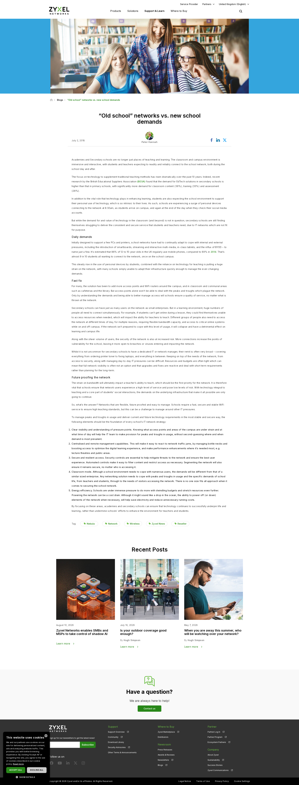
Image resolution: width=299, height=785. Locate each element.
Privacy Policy (222, 781)
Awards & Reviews (166, 755)
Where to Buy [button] (179, 10)
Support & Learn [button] (154, 10)
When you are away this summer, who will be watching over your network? (212, 632)
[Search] (240, 11)
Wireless (135, 523)
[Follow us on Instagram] (83, 764)
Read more (18, 764)
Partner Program (215, 737)
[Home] (51, 100)
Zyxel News (158, 523)
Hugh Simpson (132, 640)
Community (113, 737)
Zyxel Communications (218, 770)
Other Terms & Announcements (122, 752)
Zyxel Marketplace (166, 732)
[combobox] (45, 735)
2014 (213, 251)
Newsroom (164, 744)
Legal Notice (184, 781)
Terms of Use (203, 781)
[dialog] (26, 757)
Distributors (163, 737)
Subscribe (88, 744)
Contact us (149, 708)
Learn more (63, 643)
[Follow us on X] (75, 764)
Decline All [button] (36, 770)
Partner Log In (214, 732)
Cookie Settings (242, 781)
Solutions (132, 10)
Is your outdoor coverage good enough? (143, 632)
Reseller (182, 523)
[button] (26, 777)
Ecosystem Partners (217, 742)
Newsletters (163, 760)
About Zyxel (213, 755)
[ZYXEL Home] (59, 10)
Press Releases (165, 750)
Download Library (116, 742)
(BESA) (141, 181)
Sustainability (214, 760)
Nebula (91, 523)
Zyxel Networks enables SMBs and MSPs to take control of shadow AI (82, 632)
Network (112, 523)
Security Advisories (117, 747)
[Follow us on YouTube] (60, 764)
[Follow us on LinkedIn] (67, 764)
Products (115, 10)
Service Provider (189, 4)
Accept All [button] (15, 770)
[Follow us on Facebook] (51, 764)
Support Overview (116, 732)
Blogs (160, 765)
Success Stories (215, 765)
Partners (206, 4)
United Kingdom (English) (232, 4)
